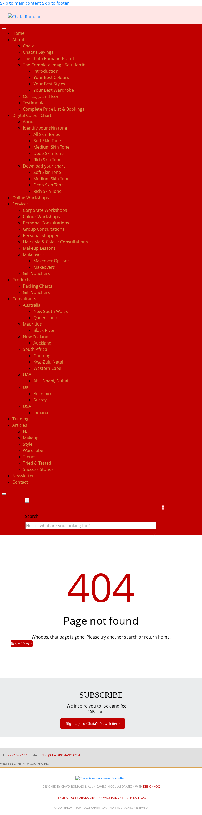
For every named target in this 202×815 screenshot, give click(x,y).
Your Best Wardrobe (53, 90)
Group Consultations (43, 229)
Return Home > (21, 644)
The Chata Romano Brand (48, 58)
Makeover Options (51, 261)
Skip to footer (55, 3)
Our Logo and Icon (41, 96)
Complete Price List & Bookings (53, 109)
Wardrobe (33, 450)
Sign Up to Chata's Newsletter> (93, 723)
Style (27, 444)
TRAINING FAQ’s (135, 797)
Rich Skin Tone (47, 160)
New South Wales (50, 311)
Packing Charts (37, 286)
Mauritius (32, 324)
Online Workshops (30, 197)
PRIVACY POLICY (110, 797)
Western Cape (47, 368)
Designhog (151, 786)
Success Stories (38, 469)
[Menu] (4, 28)
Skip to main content (20, 3)
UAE (27, 374)
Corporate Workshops (45, 210)
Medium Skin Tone (51, 147)
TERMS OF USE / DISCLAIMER (75, 797)
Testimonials (35, 103)
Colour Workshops (41, 216)
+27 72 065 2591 (17, 755)
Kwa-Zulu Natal (48, 362)
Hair (27, 431)
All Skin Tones (46, 134)
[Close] (4, 494)
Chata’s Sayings (38, 52)
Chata (28, 46)
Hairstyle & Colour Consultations (55, 242)
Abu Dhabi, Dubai (50, 381)
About (29, 122)
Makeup (31, 438)
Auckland (42, 343)
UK (26, 387)
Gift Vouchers (36, 273)
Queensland (45, 318)
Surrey (40, 400)
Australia (32, 305)
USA (27, 406)
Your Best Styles (49, 84)
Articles (19, 425)
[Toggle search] (27, 500)
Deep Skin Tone (48, 153)
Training (20, 419)
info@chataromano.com (60, 755)
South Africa (35, 349)
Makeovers (44, 267)
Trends (30, 457)
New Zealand (35, 337)
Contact (20, 482)
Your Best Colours (51, 77)
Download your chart (44, 166)
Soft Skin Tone (47, 141)
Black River (44, 330)
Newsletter (23, 476)
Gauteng (41, 356)
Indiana (40, 412)
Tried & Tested (37, 463)
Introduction (45, 71)
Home (18, 33)
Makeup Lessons (39, 248)
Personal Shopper (41, 235)
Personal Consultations (46, 223)
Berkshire (42, 393)
